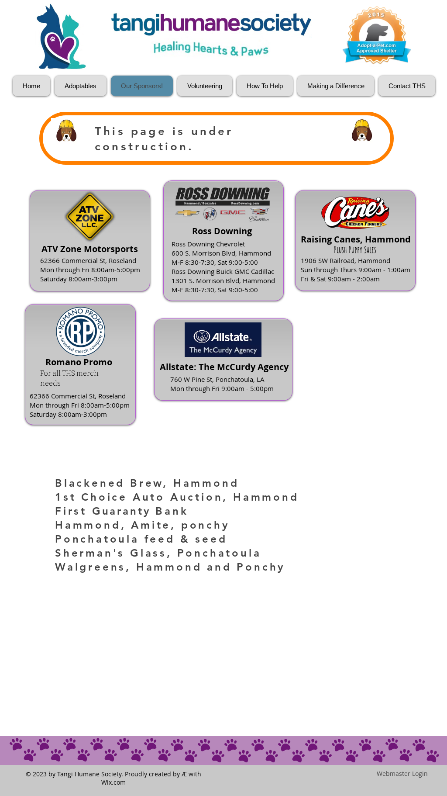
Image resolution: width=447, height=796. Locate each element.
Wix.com (113, 782)
